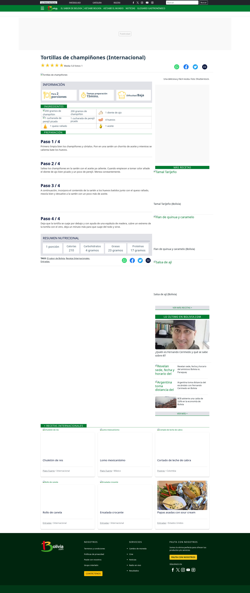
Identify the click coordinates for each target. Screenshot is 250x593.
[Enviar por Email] (204, 66)
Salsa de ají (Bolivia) (165, 294)
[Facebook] (133, 2)
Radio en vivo (135, 565)
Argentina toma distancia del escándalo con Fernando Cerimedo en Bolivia (191, 385)
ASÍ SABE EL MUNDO (113, 8)
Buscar (204, 2)
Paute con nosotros (92, 559)
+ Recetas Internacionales (63, 426)
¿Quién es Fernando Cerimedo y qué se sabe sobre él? (181, 353)
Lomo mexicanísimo (112, 460)
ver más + (182, 413)
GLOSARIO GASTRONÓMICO (151, 8)
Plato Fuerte (49, 470)
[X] (138, 2)
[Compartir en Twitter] (195, 66)
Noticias (132, 559)
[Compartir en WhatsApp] (176, 66)
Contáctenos (93, 573)
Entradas (45, 261)
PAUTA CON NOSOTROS (183, 557)
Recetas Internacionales (77, 258)
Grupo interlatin (91, 565)
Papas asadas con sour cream (176, 512)
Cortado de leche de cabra (174, 460)
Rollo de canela (52, 512)
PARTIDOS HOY (75, 2)
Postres (161, 470)
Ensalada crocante (112, 512)
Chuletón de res (53, 460)
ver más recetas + (182, 307)
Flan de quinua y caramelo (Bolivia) (174, 249)
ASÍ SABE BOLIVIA (92, 8)
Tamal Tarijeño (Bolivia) (167, 204)
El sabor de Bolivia (56, 258)
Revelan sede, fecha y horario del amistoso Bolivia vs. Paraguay (191, 369)
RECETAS (117, 2)
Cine (131, 554)
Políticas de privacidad (94, 554)
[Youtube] (147, 2)
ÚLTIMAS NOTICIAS (48, 2)
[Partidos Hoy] (152, 2)
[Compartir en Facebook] (186, 66)
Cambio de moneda (137, 548)
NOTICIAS (130, 8)
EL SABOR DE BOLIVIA (71, 8)
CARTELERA (97, 2)
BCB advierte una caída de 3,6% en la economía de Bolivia (190, 401)
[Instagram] (142, 2)
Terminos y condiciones (94, 548)
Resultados (134, 570)
